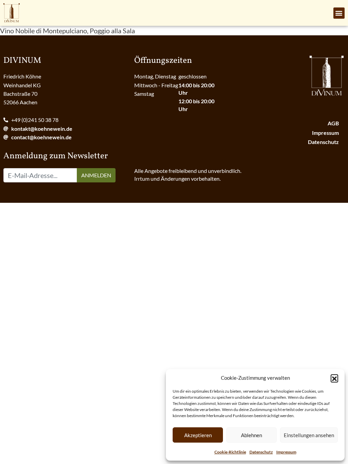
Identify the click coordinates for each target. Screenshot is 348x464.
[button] (334, 378)
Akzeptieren (198, 435)
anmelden (96, 175)
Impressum (286, 451)
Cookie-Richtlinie (230, 451)
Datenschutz (261, 451)
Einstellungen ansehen (309, 435)
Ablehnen (251, 435)
